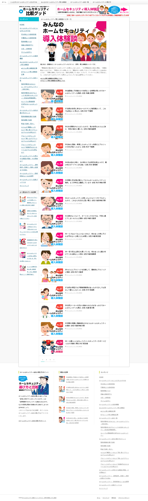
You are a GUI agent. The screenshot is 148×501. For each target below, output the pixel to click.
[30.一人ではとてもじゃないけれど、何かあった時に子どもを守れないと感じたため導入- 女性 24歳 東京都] (52, 239)
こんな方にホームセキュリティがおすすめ (23, 2)
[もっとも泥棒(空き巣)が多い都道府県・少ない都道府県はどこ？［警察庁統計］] (23, 268)
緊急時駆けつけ (26, 41)
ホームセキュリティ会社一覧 (79, 2)
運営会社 (114, 497)
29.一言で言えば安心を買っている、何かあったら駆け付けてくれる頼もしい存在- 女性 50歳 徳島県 (85, 253)
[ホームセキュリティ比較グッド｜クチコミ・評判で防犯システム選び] (34, 11)
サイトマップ (24, 186)
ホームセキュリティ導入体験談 (74, 96)
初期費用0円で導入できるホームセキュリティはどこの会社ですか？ (28, 243)
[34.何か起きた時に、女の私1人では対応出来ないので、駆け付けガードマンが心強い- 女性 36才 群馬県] (52, 168)
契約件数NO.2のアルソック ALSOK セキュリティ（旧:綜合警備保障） (29, 95)
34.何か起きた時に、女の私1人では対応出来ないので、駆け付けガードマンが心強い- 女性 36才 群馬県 (86, 163)
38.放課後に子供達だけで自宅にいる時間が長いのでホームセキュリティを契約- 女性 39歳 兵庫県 (85, 92)
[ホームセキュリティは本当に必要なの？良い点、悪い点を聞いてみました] (23, 255)
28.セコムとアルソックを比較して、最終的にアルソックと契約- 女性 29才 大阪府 (85, 271)
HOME (22, 24)
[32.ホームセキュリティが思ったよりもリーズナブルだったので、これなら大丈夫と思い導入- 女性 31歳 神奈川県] (52, 204)
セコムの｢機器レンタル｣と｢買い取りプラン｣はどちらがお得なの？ (29, 129)
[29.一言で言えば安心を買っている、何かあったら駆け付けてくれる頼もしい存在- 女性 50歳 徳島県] (52, 257)
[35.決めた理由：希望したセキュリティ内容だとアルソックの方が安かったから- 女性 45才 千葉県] (52, 150)
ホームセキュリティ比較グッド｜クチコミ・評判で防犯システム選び (39, 497)
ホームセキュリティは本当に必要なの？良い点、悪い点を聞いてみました (28, 257)
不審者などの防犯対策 (28, 38)
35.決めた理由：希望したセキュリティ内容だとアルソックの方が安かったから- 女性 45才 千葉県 (85, 146)
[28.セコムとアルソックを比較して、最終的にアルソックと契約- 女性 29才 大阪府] (52, 275)
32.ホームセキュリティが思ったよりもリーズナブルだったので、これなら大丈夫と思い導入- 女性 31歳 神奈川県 (85, 199)
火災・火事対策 (26, 49)
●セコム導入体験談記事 (29, 68)
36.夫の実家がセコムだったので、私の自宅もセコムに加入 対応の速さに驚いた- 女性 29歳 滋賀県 (85, 128)
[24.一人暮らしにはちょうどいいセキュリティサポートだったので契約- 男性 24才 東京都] (52, 347)
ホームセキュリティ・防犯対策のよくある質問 (114, 481)
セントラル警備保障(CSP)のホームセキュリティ (29, 104)
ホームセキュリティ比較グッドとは (110, 485)
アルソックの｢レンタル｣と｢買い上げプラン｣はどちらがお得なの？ (29, 138)
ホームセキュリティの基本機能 (109, 404)
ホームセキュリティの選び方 (102, 2)
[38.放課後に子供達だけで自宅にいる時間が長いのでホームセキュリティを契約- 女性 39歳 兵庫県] (52, 96)
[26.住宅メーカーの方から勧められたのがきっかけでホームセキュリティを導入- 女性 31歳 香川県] (52, 311)
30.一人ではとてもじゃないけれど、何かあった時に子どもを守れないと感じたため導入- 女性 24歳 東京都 (85, 235)
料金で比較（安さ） (28, 123)
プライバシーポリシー (123, 497)
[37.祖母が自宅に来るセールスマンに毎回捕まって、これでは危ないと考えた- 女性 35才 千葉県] (52, 114)
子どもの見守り (26, 52)
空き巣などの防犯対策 (28, 34)
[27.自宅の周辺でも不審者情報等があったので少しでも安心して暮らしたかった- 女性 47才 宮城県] (52, 293)
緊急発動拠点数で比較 (28, 116)
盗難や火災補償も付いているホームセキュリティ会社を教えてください (28, 214)
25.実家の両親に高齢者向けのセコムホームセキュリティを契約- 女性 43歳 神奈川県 (85, 324)
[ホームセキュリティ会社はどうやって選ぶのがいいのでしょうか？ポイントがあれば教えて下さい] (23, 226)
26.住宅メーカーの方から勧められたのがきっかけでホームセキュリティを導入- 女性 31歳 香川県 (85, 307)
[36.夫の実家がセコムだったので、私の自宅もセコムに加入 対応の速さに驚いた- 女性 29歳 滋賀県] (52, 132)
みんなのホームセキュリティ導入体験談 (53, 2)
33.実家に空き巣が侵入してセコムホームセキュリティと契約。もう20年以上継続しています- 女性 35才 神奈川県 (85, 181)
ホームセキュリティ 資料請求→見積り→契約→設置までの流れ (29, 167)
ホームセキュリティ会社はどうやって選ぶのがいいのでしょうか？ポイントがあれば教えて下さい (29, 229)
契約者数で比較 (26, 120)
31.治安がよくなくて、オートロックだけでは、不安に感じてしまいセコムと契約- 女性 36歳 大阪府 (85, 217)
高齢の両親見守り (27, 45)
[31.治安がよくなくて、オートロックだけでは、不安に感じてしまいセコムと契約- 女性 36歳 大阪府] (52, 221)
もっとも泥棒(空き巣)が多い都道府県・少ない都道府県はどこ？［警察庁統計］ (28, 270)
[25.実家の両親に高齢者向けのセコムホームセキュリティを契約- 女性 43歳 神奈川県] (52, 329)
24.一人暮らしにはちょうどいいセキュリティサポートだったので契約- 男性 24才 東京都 (85, 342)
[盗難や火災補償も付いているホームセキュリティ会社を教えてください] (23, 212)
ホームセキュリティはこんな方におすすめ (112, 380)
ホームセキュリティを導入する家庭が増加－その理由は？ (29, 158)
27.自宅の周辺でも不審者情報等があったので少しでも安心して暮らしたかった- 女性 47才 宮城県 (85, 289)
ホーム (4, 2)
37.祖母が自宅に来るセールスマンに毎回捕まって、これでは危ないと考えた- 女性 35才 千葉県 (85, 110)
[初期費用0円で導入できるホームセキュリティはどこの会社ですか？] (23, 242)
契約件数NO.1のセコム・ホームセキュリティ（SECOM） (29, 86)
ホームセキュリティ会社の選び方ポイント (112, 439)
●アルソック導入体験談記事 (109, 414)
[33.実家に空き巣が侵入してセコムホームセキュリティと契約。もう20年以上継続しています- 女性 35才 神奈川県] (52, 186)
